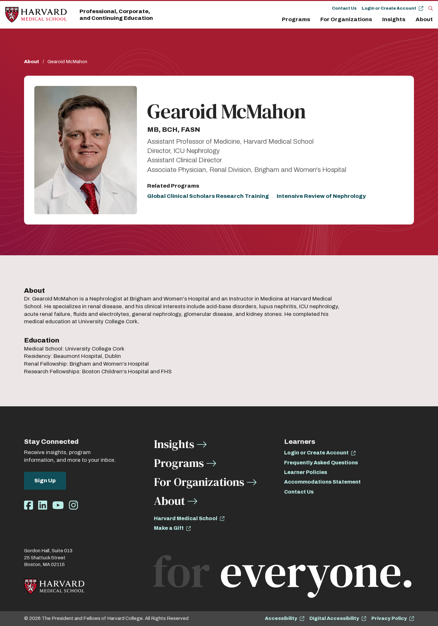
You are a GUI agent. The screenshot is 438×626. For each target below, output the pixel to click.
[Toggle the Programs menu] (314, 19)
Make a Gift (169, 528)
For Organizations (346, 19)
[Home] (36, 15)
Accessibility (281, 618)
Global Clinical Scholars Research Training (208, 196)
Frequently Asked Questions (321, 462)
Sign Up (45, 481)
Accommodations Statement (322, 482)
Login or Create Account (389, 8)
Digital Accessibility (334, 618)
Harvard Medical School (185, 518)
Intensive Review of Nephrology (321, 196)
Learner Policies (305, 472)
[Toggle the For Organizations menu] (376, 19)
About (424, 19)
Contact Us (344, 8)
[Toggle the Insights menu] (409, 19)
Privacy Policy (389, 618)
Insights (393, 19)
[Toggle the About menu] (434, 19)
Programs (296, 19)
